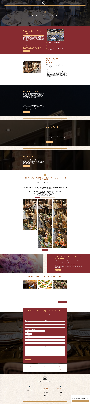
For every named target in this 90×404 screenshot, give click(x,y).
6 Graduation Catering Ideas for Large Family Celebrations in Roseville (30, 291)
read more (40, 298)
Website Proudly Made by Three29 (50, 399)
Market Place (56, 2)
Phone (26, 326)
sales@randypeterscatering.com (30, 369)
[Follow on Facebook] (57, 369)
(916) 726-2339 (45, 369)
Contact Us (26, 51)
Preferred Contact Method (30, 341)
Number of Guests (28, 338)
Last (46, 320)
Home (27, 2)
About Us (60, 392)
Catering (31, 2)
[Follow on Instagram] (58, 369)
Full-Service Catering (45, 389)
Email (26, 323)
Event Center (50, 2)
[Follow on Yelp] (61, 369)
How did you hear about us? (30, 329)
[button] (88, 395)
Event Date (27, 332)
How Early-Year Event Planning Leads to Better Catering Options (59, 291)
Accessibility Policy (60, 396)
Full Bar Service (38, 2)
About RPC (57, 270)
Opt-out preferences (79, 402)
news (60, 395)
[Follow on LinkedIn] (60, 369)
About (61, 2)
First (26, 320)
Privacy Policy (82, 402)
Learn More (26, 112)
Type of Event (27, 335)
